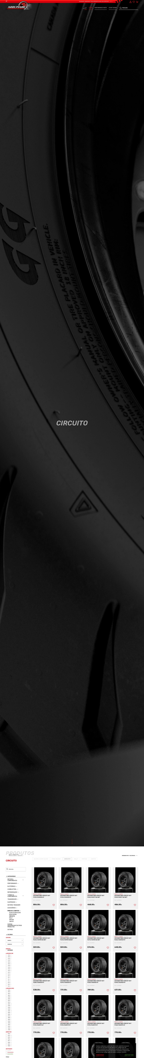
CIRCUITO (12, 916)
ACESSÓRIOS (12, 908)
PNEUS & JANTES (13, 910)
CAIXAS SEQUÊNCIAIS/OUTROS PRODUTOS (15, 926)
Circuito (20, 855)
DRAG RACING (13, 914)
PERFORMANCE (12, 883)
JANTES (11, 921)
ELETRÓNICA (11, 886)
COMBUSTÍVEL (12, 889)
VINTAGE (11, 919)
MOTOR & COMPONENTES (12, 880)
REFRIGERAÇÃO (12, 892)
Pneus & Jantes (13, 855)
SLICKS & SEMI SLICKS (15, 912)
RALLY (10, 918)
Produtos (15, 854)
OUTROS (10, 929)
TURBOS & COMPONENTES (12, 895)
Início (11, 854)
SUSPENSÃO (11, 902)
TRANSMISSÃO (12, 899)
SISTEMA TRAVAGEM (14, 905)
